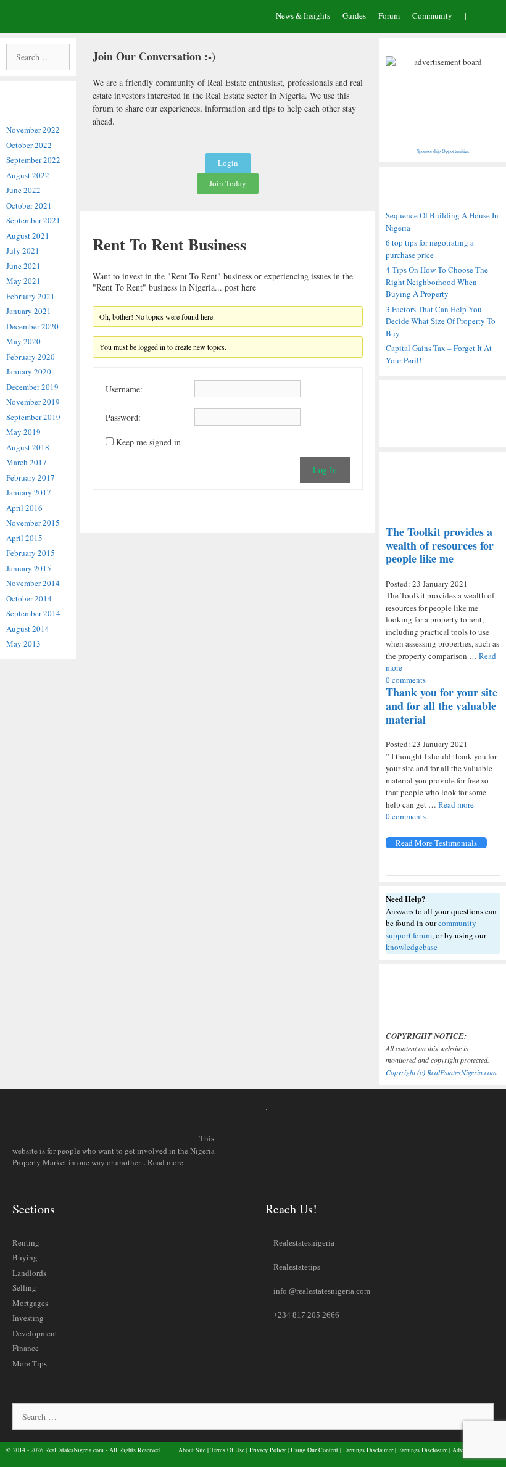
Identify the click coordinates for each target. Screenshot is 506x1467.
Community (432, 15)
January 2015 (28, 568)
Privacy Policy (267, 1449)
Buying (25, 1257)
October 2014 (29, 598)
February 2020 (30, 356)
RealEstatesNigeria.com (74, 1449)
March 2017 (26, 462)
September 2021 (33, 220)
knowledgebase (412, 947)
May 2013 (23, 643)
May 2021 (23, 280)
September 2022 (33, 159)
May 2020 (23, 341)
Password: (123, 417)
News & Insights (303, 15)
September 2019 (33, 417)
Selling (24, 1287)
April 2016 (24, 507)
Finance (25, 1347)
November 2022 (33, 129)
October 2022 (29, 145)
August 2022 (27, 175)
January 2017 (28, 492)
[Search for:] (38, 57)
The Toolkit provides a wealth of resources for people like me (440, 545)
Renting (25, 1242)
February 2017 (30, 477)
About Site (191, 1449)
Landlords (29, 1272)
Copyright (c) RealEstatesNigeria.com (441, 1072)
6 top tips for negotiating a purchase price (430, 248)
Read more (456, 804)
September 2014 (33, 613)
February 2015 (30, 552)
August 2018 (27, 447)
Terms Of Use (227, 1449)
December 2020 (32, 326)
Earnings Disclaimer (368, 1449)
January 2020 (28, 371)
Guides (354, 15)
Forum (389, 15)
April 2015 (24, 537)
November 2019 (33, 401)
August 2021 (27, 235)
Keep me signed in (148, 442)
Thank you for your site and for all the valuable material (441, 705)
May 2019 (23, 431)
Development (34, 1333)
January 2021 (28, 310)
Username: (124, 389)
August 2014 (27, 628)
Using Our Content (314, 1449)
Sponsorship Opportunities (443, 151)
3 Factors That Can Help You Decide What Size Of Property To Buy (441, 321)
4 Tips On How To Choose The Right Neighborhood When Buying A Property (437, 281)
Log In (325, 470)
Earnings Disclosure (422, 1449)
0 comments (406, 679)
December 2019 (32, 386)
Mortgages (30, 1302)
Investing (28, 1317)
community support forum (431, 929)
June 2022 (23, 190)
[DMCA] (443, 998)
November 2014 (33, 583)
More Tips (29, 1363)
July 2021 (22, 250)
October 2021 (29, 205)
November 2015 (33, 522)
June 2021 (23, 265)
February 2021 (30, 296)
